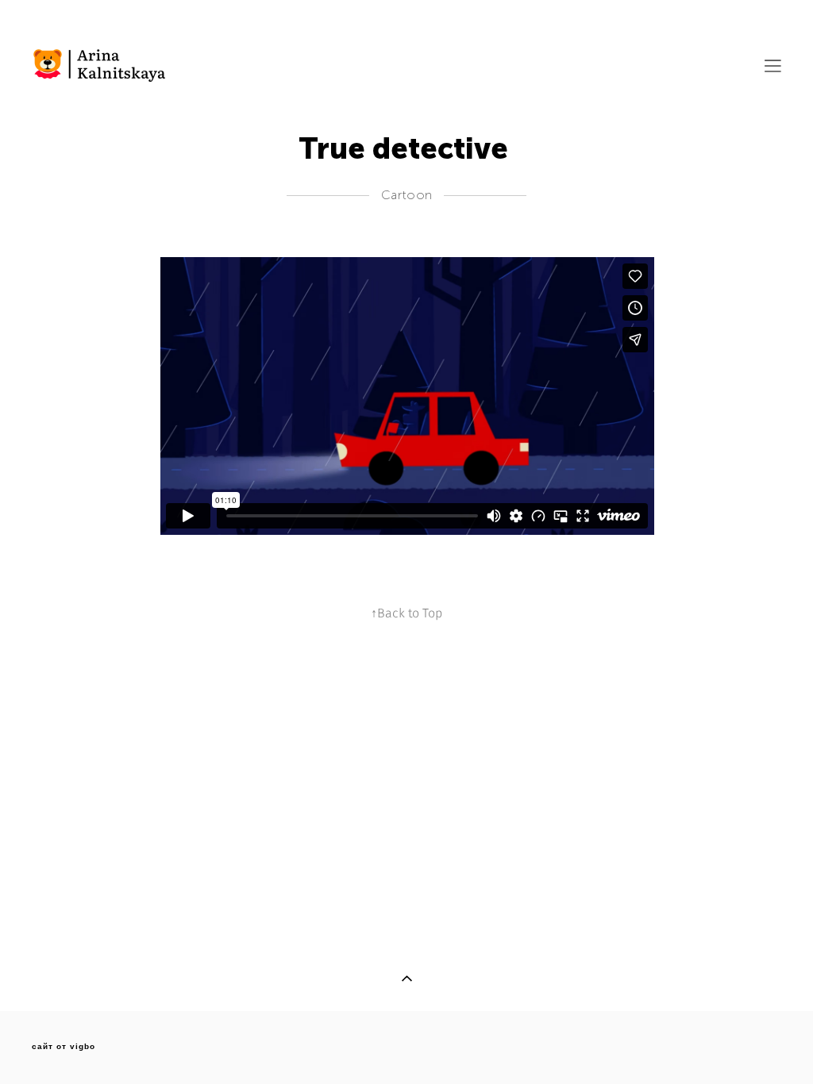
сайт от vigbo (63, 1047)
